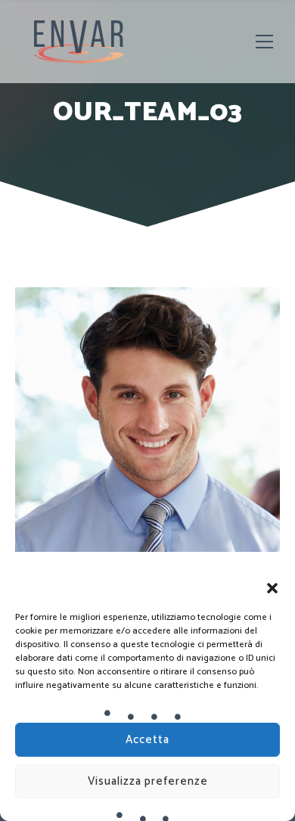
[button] (272, 588)
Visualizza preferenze (148, 781)
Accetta (147, 739)
